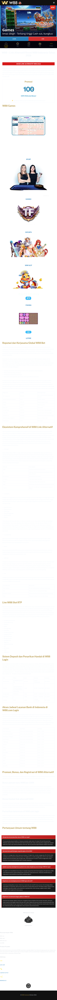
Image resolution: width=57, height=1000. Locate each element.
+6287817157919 (4, 972)
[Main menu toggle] (54, 2)
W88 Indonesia (25, 995)
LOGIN (14, 39)
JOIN (42, 39)
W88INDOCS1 (3, 980)
